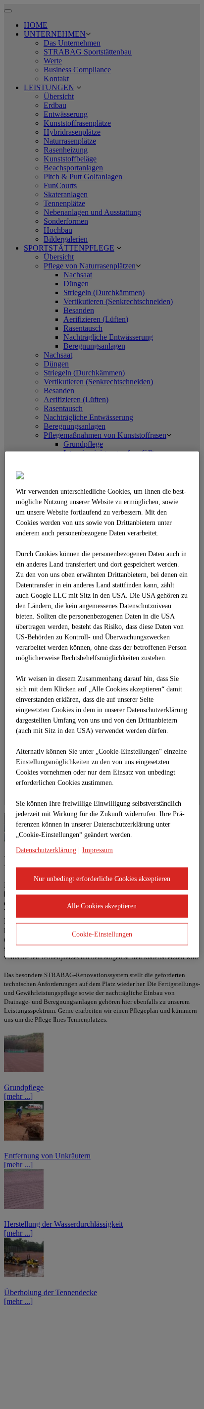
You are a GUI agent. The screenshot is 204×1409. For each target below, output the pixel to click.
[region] (102, 704)
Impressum (97, 849)
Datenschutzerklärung (46, 849)
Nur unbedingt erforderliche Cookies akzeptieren (102, 878)
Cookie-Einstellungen (102, 934)
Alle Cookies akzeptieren (102, 906)
